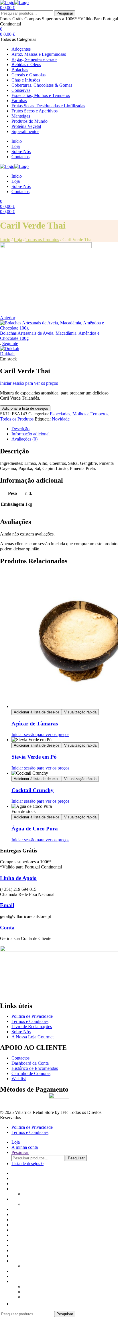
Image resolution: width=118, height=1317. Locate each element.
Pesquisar (64, 13)
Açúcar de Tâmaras (34, 724)
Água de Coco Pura (34, 829)
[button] (14, 1303)
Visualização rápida (80, 712)
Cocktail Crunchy (32, 790)
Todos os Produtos (42, 239)
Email (7, 905)
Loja (18, 239)
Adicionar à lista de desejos (25, 408)
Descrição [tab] (20, 428)
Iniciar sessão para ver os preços (29, 383)
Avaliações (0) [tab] (24, 439)
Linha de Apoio (18, 878)
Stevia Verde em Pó (34, 757)
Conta (7, 928)
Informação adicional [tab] (30, 433)
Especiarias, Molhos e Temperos (79, 413)
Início (5, 239)
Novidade (61, 418)
